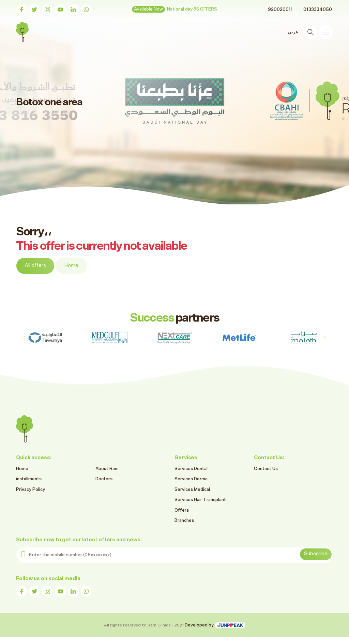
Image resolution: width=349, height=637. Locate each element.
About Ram (107, 469)
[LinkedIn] (73, 9)
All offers (35, 265)
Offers (181, 510)
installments (29, 479)
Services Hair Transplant (200, 500)
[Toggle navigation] (326, 32)
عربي (293, 32)
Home (71, 265)
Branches (184, 520)
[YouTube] (60, 9)
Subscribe (316, 553)
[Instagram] (47, 9)
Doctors (103, 479)
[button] (325, 337)
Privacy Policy (30, 489)
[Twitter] (34, 9)
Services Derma (191, 479)
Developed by (200, 625)
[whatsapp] (86, 9)
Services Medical (192, 489)
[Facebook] (21, 9)
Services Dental (191, 469)
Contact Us (266, 469)
